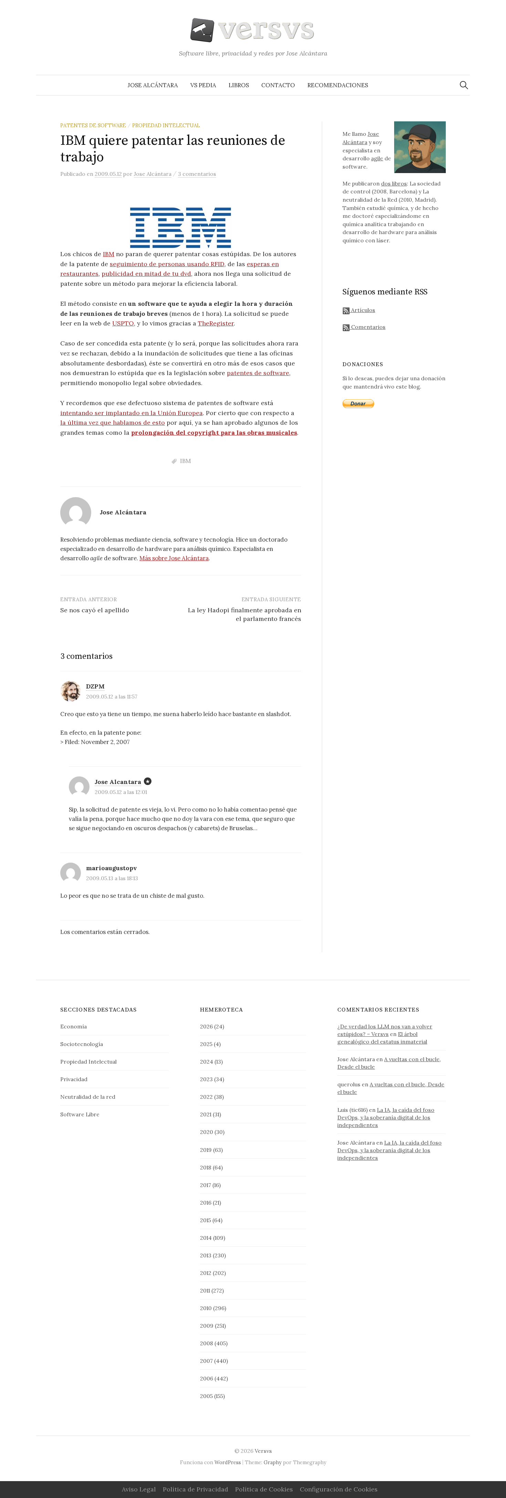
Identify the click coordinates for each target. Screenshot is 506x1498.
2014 (206, 1237)
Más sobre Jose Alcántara (174, 558)
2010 (206, 1308)
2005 (206, 1396)
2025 (206, 1043)
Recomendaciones (337, 85)
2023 (206, 1079)
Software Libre (79, 1114)
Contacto (278, 85)
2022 (206, 1096)
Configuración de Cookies (339, 1489)
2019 (206, 1149)
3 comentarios (197, 173)
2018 (205, 1167)
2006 (206, 1378)
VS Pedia (203, 85)
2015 (205, 1220)
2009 (206, 1325)
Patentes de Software (93, 125)
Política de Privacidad (195, 1489)
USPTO (123, 323)
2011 (205, 1290)
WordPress (227, 1462)
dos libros (394, 183)
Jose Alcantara (118, 782)
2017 (205, 1185)
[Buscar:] (464, 85)
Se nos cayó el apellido (94, 610)
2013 (205, 1255)
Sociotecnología (81, 1043)
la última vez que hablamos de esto (112, 422)
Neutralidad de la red (87, 1096)
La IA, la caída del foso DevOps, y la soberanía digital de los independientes (385, 1117)
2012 (205, 1272)
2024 (206, 1061)
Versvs (263, 1450)
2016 (205, 1202)
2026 (206, 1026)
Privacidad (73, 1079)
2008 (206, 1343)
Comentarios (368, 326)
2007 (206, 1360)
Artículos (362, 309)
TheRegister (216, 323)
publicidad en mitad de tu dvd (146, 274)
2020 (206, 1131)
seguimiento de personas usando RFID (167, 264)
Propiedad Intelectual (166, 125)
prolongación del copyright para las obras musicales (214, 432)
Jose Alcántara (153, 85)
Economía (73, 1026)
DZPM (95, 686)
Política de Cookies (264, 1489)
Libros (239, 85)
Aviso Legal (139, 1489)
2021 (205, 1114)
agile (377, 158)
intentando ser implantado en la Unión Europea (131, 413)
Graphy (273, 1462)
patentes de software (258, 373)
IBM (108, 254)
